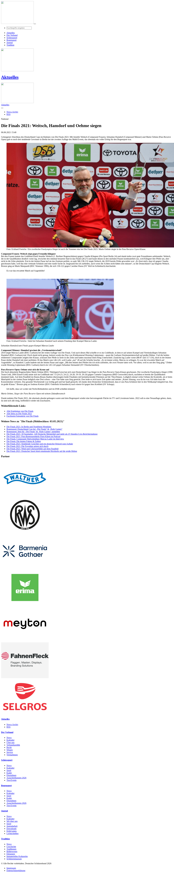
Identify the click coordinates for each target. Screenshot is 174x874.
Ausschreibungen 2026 (16, 778)
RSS (8, 727)
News (9, 737)
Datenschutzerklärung (16, 870)
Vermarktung (12, 755)
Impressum (11, 868)
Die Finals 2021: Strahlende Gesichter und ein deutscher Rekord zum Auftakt (40, 444)
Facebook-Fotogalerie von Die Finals (22, 416)
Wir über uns (12, 821)
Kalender (10, 740)
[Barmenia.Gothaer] (25, 568)
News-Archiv (12, 724)
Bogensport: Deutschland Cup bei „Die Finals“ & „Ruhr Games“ (34, 429)
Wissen (10, 750)
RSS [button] (8, 114)
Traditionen (11, 849)
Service (10, 752)
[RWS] (25, 532)
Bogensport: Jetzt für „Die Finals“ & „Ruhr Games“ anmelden (33, 431)
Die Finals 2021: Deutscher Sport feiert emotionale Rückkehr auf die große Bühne (42, 451)
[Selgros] (25, 714)
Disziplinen (11, 775)
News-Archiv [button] (12, 112)
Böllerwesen (12, 851)
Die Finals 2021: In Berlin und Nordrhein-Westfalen (29, 426)
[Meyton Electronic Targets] (25, 641)
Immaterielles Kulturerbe (17, 856)
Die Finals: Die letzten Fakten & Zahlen (24, 441)
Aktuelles (9, 77)
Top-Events (11, 780)
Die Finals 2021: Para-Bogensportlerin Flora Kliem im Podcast (33, 436)
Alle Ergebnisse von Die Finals (20, 411)
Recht (9, 747)
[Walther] (25, 495)
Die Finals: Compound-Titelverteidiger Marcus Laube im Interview (35, 439)
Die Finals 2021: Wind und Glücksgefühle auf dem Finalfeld (32, 449)
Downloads (11, 828)
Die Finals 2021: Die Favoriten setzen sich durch (27, 446)
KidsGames (12, 831)
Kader (9, 773)
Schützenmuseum (14, 859)
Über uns (10, 742)
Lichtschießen (12, 833)
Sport (9, 770)
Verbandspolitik (13, 745)
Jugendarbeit (12, 826)
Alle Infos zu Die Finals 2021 (19, 413)
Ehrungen (11, 854)
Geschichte (11, 846)
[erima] (25, 605)
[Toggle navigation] (35, 23)
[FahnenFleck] (25, 677)
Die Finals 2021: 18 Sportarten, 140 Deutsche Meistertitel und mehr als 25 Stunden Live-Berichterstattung (52, 434)
